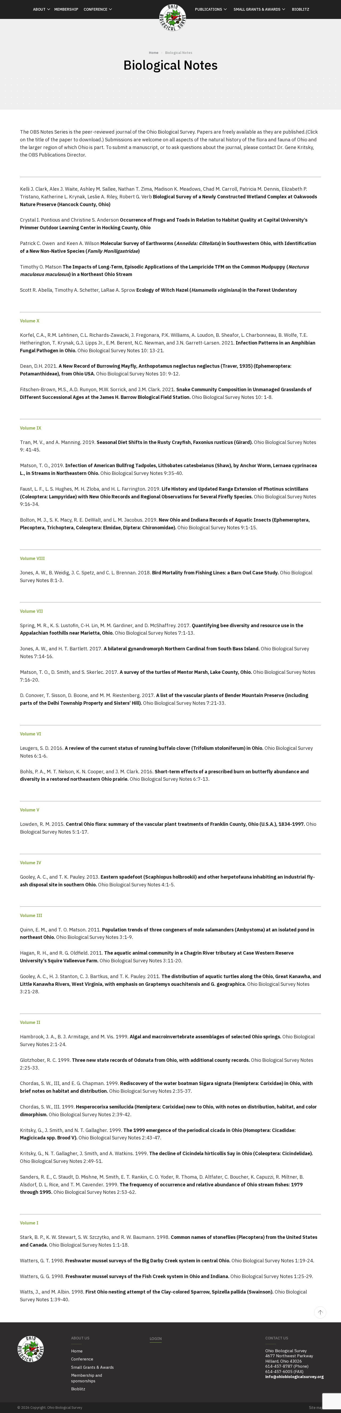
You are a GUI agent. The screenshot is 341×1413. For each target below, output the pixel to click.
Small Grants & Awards (257, 9)
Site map (316, 1407)
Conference (95, 9)
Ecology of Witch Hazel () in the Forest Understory (216, 290)
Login (156, 1338)
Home (154, 52)
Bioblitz (300, 9)
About (39, 9)
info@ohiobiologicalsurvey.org (294, 1376)
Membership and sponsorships (86, 1378)
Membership (66, 9)
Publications (208, 9)
